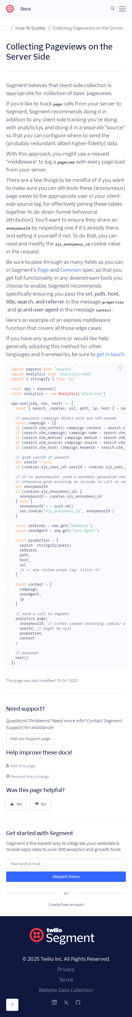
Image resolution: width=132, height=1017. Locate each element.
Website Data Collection (66, 990)
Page (43, 270)
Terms (66, 980)
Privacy (66, 969)
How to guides (30, 28)
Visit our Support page (30, 738)
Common (70, 270)
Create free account (66, 904)
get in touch (110, 354)
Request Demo (66, 876)
